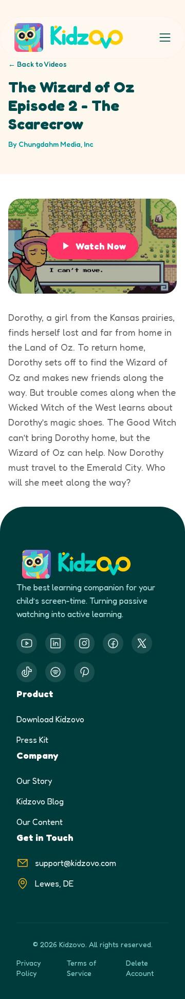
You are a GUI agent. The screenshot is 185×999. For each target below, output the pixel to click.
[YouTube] (26, 643)
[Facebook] (113, 643)
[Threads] (26, 672)
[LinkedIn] (55, 643)
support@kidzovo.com (75, 863)
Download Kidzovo (50, 719)
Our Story (34, 781)
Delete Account (140, 967)
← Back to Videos (37, 64)
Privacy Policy (28, 967)
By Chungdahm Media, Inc (51, 144)
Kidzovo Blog (40, 801)
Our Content (39, 822)
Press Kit (32, 740)
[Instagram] (84, 643)
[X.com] (142, 643)
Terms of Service (81, 967)
